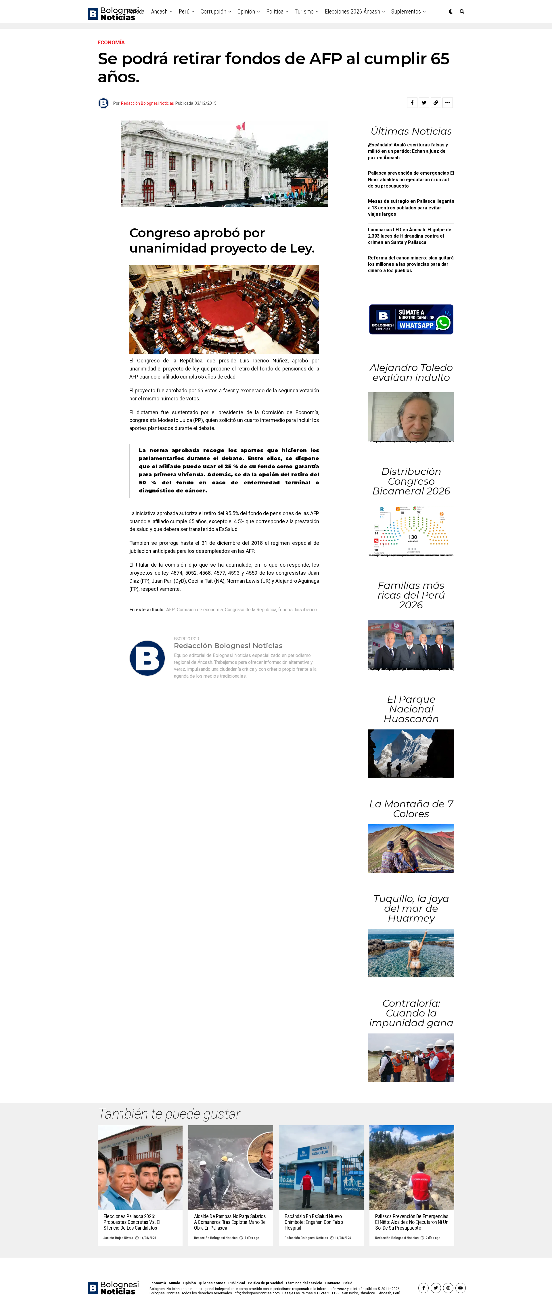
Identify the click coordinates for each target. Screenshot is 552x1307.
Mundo (174, 1283)
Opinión (246, 11)
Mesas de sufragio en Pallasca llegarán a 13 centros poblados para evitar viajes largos (411, 207)
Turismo (304, 11)
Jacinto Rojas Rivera (118, 1238)
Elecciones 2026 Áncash (352, 11)
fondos (285, 609)
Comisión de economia (200, 609)
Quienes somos (212, 1283)
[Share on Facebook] (412, 103)
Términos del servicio (303, 1283)
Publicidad (236, 1283)
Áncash (159, 11)
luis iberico (306, 609)
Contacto (332, 1283)
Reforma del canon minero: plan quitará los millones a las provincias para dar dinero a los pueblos (411, 264)
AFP (170, 609)
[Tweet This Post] (424, 103)
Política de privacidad (265, 1283)
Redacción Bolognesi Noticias (147, 103)
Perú (184, 11)
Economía (158, 1283)
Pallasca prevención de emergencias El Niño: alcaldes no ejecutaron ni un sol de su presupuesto (411, 179)
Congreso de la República (250, 609)
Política (274, 11)
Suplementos (406, 11)
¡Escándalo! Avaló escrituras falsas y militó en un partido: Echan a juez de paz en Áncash (408, 151)
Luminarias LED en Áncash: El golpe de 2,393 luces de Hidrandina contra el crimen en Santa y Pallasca (409, 236)
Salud (347, 1283)
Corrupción (213, 11)
